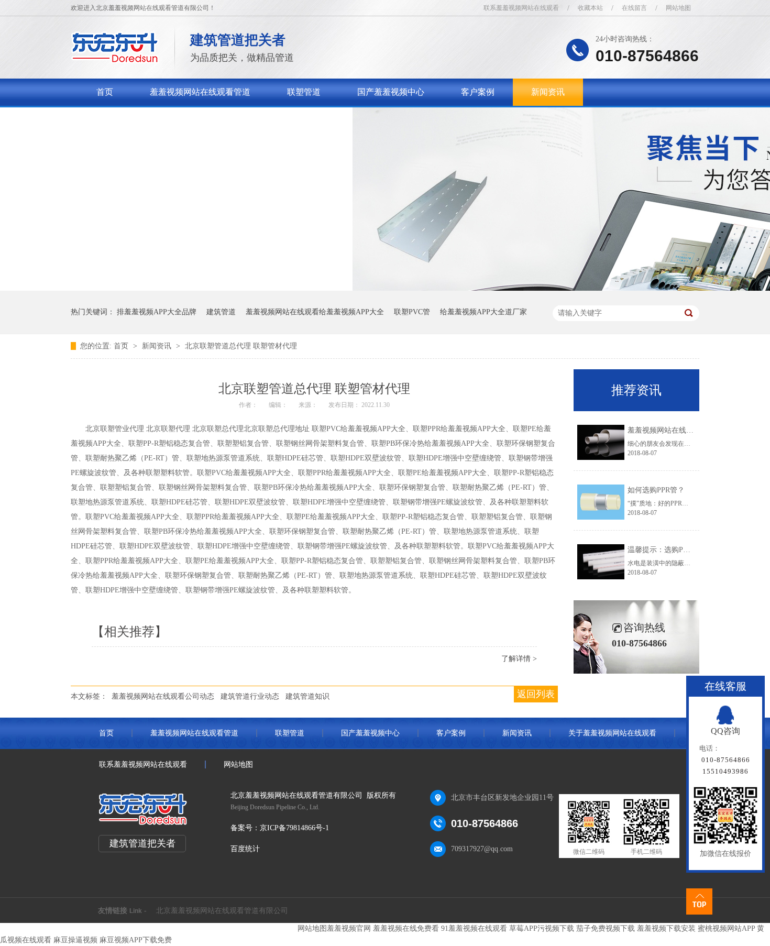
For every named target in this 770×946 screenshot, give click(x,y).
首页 (104, 91)
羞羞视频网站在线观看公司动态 (163, 696)
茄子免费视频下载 (605, 928)
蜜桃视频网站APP (726, 928)
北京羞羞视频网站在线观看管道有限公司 (222, 911)
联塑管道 (304, 91)
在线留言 (634, 8)
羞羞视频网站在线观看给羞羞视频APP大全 (315, 312)
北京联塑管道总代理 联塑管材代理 (241, 346)
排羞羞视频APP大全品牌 (156, 312)
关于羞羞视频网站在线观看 (146, 119)
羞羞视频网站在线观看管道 (200, 91)
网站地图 (678, 8)
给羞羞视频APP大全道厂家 (483, 312)
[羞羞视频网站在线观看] (115, 60)
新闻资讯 (548, 91)
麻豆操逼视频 (75, 940)
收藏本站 (590, 8)
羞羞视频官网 (349, 928)
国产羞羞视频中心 (390, 91)
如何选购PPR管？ (656, 490)
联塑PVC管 (412, 312)
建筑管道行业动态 (250, 696)
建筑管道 (221, 312)
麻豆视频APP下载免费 (136, 940)
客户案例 (477, 91)
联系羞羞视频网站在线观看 (521, 8)
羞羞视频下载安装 (666, 928)
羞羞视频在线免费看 (406, 928)
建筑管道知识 (307, 696)
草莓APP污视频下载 (541, 928)
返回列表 (536, 694)
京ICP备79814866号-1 (294, 828)
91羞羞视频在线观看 (474, 928)
